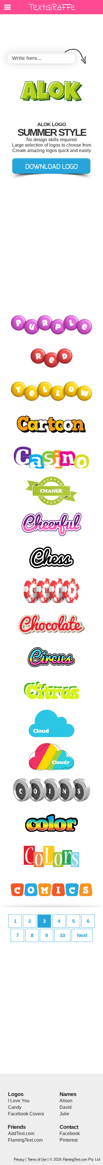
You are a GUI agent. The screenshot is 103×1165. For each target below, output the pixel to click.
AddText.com (21, 1133)
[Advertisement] (53, 30)
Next (82, 935)
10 (62, 935)
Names (68, 1094)
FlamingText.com (25, 1140)
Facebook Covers (26, 1113)
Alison (66, 1100)
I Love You (18, 1100)
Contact (69, 1127)
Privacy (19, 1159)
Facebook (70, 1133)
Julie (64, 1113)
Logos (15, 1094)
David (66, 1107)
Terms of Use (36, 1159)
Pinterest (69, 1140)
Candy (14, 1107)
